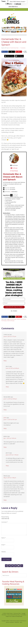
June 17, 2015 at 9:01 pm (10, 419)
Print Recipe (20, 56)
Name (3, 538)
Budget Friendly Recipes (11, 319)
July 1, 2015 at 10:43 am (10, 438)
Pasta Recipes (23, 319)
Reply (5, 360)
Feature (18, 319)
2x (13, 195)
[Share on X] (11, 52)
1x (11, 195)
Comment (4, 522)
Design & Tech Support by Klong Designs (14, 616)
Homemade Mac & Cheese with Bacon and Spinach (12, 177)
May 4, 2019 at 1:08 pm (10, 477)
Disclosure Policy (17, 613)
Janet (5, 417)
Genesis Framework (10, 622)
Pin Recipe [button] (14, 168)
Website (3, 551)
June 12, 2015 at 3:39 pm (10, 399)
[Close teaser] (7, 3)
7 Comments (22, 47)
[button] (17, 1)
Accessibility (23, 614)
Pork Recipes (4, 320)
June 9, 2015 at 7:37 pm (10, 336)
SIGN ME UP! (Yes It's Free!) (14, 307)
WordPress (17, 622)
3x (16, 195)
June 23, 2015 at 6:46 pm (12, 368)
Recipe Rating (5, 517)
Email (3, 544)
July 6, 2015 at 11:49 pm (12, 455)
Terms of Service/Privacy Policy (13, 614)
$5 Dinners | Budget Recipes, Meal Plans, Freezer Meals (11, 19)
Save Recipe (15, 170)
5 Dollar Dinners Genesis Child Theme (17, 620)
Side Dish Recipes (10, 320)
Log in (21, 622)
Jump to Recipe (10, 56)
